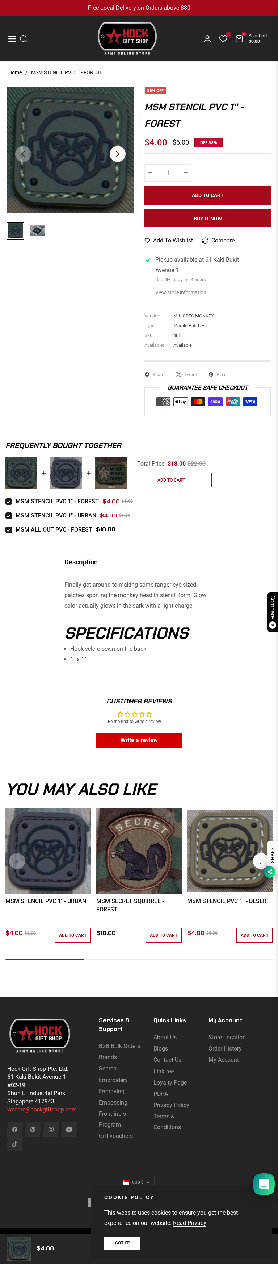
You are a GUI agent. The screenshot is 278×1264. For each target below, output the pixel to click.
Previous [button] (23, 154)
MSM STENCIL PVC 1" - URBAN (56, 515)
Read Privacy (189, 1222)
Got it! (122, 1243)
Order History (225, 1048)
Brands (108, 1057)
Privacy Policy (171, 1105)
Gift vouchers (116, 1135)
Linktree (163, 1071)
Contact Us (167, 1059)
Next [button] (118, 154)
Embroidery (113, 1080)
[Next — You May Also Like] (261, 861)
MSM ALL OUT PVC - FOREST (54, 529)
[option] (70, 150)
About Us (165, 1037)
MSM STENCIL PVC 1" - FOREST (57, 501)
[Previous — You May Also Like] (17, 861)
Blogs (160, 1048)
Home (15, 72)
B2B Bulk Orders (119, 1046)
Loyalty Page (170, 1082)
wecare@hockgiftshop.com (42, 1109)
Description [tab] (81, 562)
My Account (223, 1059)
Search (108, 1068)
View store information (180, 292)
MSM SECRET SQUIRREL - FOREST (130, 905)
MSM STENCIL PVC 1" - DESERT (228, 901)
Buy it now (208, 218)
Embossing (113, 1102)
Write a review (139, 740)
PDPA (160, 1093)
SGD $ (137, 1182)
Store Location (227, 1037)
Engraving (112, 1091)
